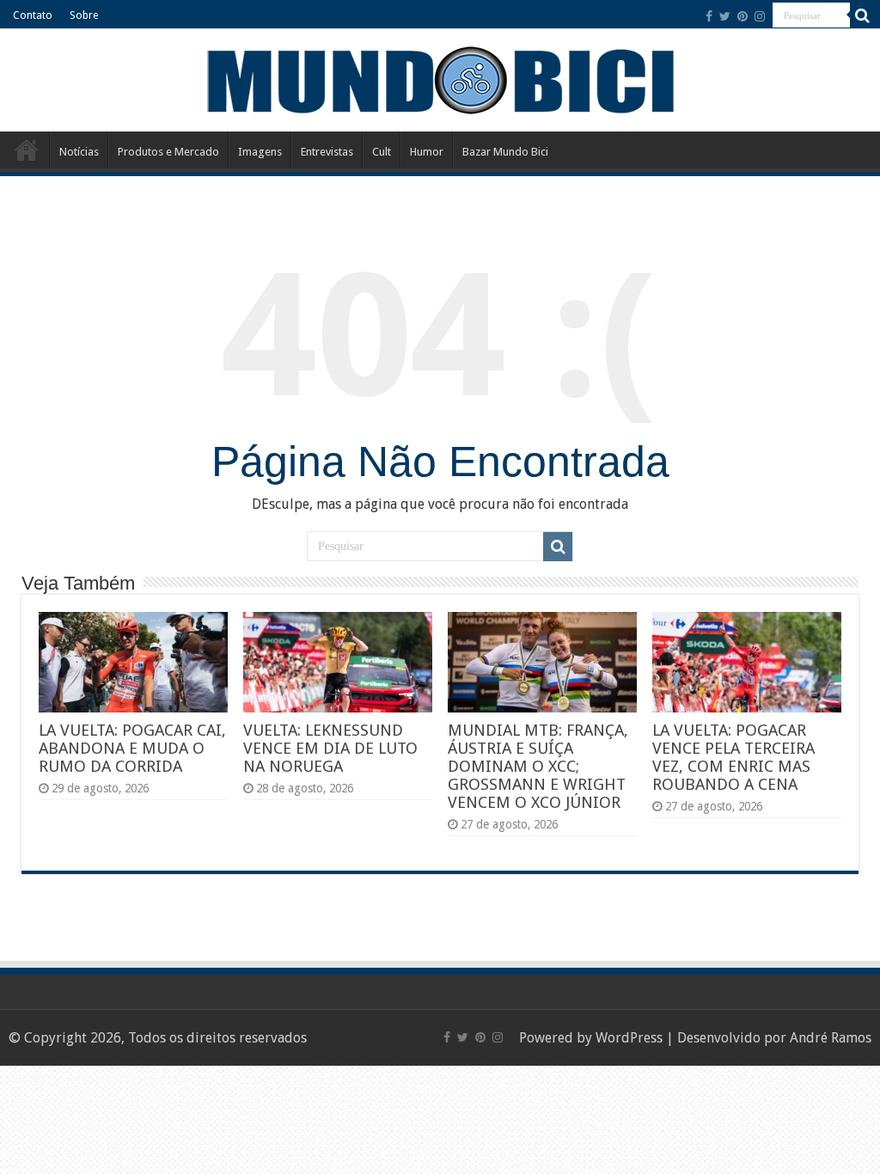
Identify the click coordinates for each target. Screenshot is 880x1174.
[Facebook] (709, 16)
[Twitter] (725, 16)
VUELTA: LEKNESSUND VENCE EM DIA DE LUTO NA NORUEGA (330, 748)
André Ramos (830, 1038)
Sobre (84, 15)
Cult (381, 151)
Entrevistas (327, 151)
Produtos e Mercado (168, 151)
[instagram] (760, 16)
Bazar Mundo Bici (505, 151)
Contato (32, 15)
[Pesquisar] (863, 15)
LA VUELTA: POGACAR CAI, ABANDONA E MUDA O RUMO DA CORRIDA (132, 748)
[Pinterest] (742, 16)
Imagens (260, 151)
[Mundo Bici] (440, 78)
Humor (426, 151)
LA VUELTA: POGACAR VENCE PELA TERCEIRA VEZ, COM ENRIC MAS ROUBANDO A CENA (733, 757)
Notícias (79, 151)
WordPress (629, 1038)
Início (26, 149)
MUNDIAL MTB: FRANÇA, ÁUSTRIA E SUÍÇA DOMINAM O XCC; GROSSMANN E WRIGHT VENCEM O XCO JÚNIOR (538, 766)
